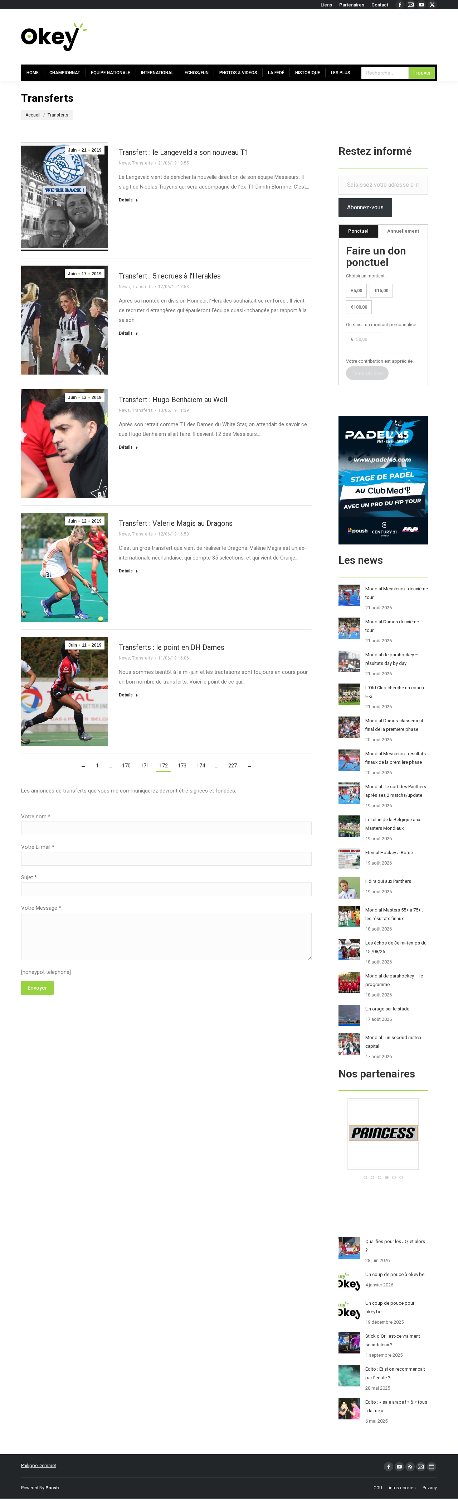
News (124, 163)
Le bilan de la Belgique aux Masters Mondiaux (392, 824)
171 (145, 765)
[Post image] (349, 595)
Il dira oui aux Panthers (388, 881)
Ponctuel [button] (358, 231)
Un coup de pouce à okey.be (394, 1274)
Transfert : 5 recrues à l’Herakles (170, 276)
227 (232, 765)
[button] (365, 1177)
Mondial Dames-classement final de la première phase (394, 725)
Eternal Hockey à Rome (389, 852)
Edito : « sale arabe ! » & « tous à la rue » (396, 1406)
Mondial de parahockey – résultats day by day (391, 659)
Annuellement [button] (403, 231)
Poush (52, 1487)
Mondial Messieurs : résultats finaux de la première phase (395, 758)
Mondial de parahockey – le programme (394, 980)
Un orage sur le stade (387, 1009)
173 (182, 765)
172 (163, 765)
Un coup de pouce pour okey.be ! (389, 1307)
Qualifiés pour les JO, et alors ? (395, 1246)
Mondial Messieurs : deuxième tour (396, 593)
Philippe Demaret (38, 1465)
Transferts (142, 163)
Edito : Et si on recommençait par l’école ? (395, 1373)
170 (126, 765)
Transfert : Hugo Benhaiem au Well (173, 399)
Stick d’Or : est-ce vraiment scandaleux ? (392, 1340)
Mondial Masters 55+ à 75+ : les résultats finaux (394, 914)
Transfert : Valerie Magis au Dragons (176, 523)
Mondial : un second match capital (393, 1042)
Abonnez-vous (365, 207)
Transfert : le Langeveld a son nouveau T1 (184, 152)
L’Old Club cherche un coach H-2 (394, 692)
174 (200, 765)
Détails (126, 200)
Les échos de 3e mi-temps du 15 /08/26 (396, 947)
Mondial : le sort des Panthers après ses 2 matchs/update (395, 791)
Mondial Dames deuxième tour (392, 626)
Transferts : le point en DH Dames (171, 647)
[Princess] (383, 1168)
